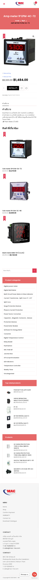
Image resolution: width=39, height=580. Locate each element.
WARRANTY (6, 515)
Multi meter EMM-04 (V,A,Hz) (13, 253)
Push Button (8, 346)
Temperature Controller (12, 366)
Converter (7, 334)
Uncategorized (9, 374)
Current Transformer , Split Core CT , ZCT (18, 298)
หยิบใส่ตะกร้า (13, 88)
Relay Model (8, 342)
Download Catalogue (10, 521)
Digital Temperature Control (13, 338)
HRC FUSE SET (8, 350)
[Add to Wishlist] (22, 88)
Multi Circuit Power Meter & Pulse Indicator (18, 294)
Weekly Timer (8, 370)
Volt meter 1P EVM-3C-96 (11, 211)
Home (5, 507)
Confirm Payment (9, 512)
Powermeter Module (11, 326)
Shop (4, 510)
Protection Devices (10, 322)
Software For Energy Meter (13, 330)
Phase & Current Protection (13, 310)
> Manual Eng (7, 73)
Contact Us (6, 518)
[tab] (5, 103)
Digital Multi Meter (14, 95)
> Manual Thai (7, 76)
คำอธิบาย (5, 103)
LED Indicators (9, 362)
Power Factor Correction (12, 314)
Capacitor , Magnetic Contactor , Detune (18, 318)
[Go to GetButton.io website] (34, 578)
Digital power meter (11, 286)
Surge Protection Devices (12, 306)
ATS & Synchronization (11, 358)
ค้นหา (35, 271)
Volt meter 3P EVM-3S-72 (12, 169)
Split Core (7, 302)
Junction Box (8, 354)
